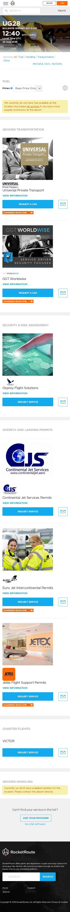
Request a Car (28, 204)
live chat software (35, 824)
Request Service (28, 402)
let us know (33, 106)
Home (5, 888)
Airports (62, 10)
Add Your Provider (36, 818)
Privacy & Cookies (59, 902)
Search (47, 876)
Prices (6, 88)
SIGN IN (49, 3)
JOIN (62, 3)
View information (15, 195)
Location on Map (12, 49)
